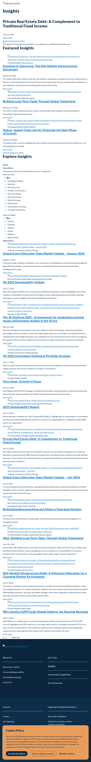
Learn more (7, 38)
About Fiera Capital (11, 667)
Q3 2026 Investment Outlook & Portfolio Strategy (37, 356)
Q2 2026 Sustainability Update (24, 282)
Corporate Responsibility (13, 672)
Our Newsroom (55, 683)
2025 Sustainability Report (21, 407)
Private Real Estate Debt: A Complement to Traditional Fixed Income (40, 440)
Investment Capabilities (59, 674)
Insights (51, 666)
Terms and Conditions (57, 716)
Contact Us (7, 682)
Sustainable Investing (12, 677)
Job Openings (8, 721)
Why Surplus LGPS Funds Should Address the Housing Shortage (45, 611)
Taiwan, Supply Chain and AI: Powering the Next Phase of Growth (40, 131)
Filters (5, 165)
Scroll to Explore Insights (13, 152)
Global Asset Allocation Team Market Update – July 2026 (41, 477)
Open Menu (86, 3)
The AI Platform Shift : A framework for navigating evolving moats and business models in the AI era (43, 319)
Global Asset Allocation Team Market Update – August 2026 (44, 253)
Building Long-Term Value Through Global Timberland (39, 101)
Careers (6, 707)
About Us (7, 657)
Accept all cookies (16, 753)
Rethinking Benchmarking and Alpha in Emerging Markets (42, 509)
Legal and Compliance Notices (62, 707)
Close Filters (8, 168)
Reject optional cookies (43, 753)
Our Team (52, 657)
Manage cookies (66, 753)
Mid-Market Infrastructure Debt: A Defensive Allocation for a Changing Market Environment (45, 574)
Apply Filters (8, 240)
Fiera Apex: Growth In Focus (22, 381)
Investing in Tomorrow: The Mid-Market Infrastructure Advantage (40, 67)
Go (13, 637)
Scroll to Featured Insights (14, 41)
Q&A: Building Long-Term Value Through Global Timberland (43, 538)
